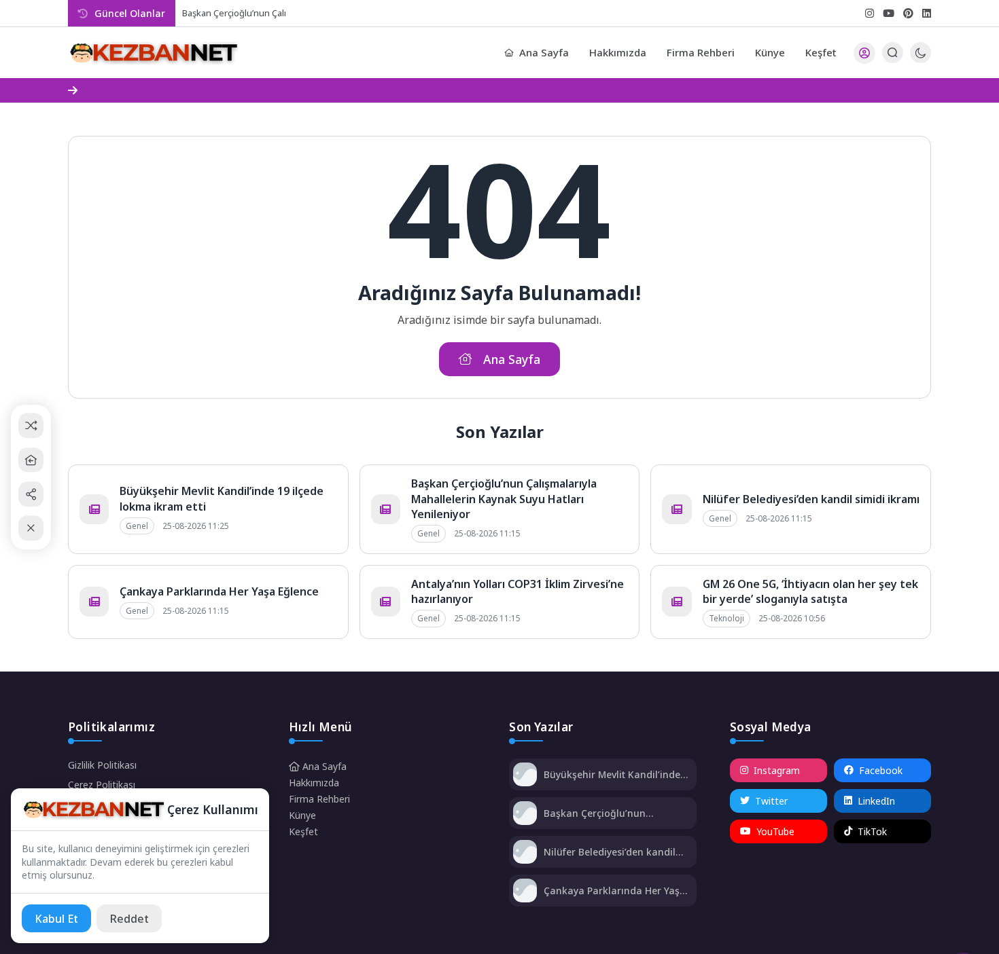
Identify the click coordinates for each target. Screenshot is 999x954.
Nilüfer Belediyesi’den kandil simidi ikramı (811, 499)
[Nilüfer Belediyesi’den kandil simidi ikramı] (525, 853)
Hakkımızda (617, 52)
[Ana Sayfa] (30, 460)
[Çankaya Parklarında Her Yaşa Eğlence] (525, 892)
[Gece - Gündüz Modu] (920, 59)
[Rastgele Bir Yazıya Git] (30, 426)
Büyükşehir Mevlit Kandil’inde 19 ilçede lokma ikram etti (612, 774)
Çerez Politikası (101, 784)
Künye (770, 52)
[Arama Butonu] (892, 52)
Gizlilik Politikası (102, 764)
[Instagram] (869, 13)
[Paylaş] (30, 494)
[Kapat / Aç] (30, 528)
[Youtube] (888, 13)
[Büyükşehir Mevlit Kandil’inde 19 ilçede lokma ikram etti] (525, 776)
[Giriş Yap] (864, 53)
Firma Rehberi (701, 52)
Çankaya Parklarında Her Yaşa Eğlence (219, 591)
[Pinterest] (908, 13)
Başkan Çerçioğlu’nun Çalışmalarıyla (254, 13)
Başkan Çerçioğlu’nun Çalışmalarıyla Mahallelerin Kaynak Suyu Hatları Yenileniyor (504, 498)
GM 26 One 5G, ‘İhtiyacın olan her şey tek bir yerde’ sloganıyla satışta (810, 591)
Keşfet (821, 52)
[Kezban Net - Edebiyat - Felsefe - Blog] (153, 53)
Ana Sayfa (544, 52)
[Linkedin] (926, 13)
